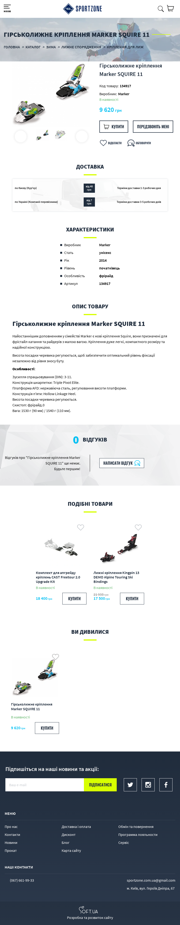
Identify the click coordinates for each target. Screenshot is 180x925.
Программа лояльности (138, 834)
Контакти (12, 834)
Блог (66, 842)
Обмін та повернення (136, 826)
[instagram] (148, 784)
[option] (51, 94)
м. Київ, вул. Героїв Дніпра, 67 (151, 888)
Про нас (11, 826)
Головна (12, 47)
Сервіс (123, 842)
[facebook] (165, 784)
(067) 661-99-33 (22, 880)
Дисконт (68, 834)
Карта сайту (71, 850)
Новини (11, 842)
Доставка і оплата (76, 826)
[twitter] (130, 784)
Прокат (11, 850)
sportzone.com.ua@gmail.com (151, 880)
